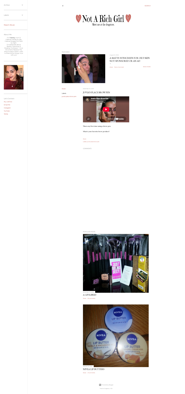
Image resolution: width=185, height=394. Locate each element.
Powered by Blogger (107, 385)
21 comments (91, 372)
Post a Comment (119, 67)
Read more (147, 66)
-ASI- (111, 388)
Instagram (7, 108)
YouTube (7, 111)
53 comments (91, 298)
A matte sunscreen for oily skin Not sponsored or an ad (130, 59)
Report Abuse (9, 25)
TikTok (6, 114)
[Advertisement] (116, 212)
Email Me (7, 105)
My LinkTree (8, 102)
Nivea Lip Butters (93, 369)
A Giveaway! (89, 294)
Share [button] (111, 67)
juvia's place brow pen (69, 96)
